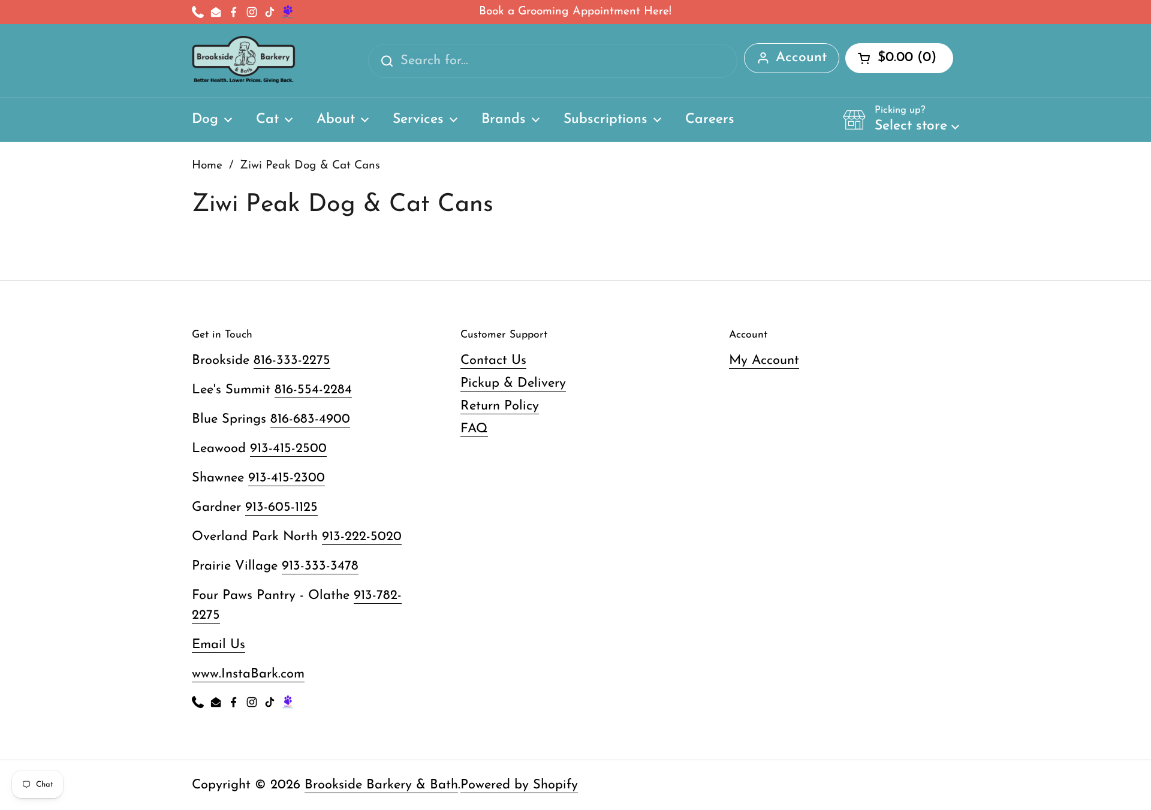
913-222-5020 (362, 537)
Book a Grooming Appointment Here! (575, 11)
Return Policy (499, 406)
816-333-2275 (292, 361)
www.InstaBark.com (248, 674)
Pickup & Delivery (513, 383)
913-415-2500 (288, 449)
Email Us (218, 645)
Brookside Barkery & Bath (381, 785)
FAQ (474, 429)
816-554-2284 (313, 390)
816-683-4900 (310, 419)
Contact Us (493, 361)
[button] (901, 119)
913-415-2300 (286, 478)
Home (207, 165)
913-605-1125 (281, 507)
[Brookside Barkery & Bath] (244, 60)
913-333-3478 (320, 566)
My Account (764, 361)
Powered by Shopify (519, 785)
